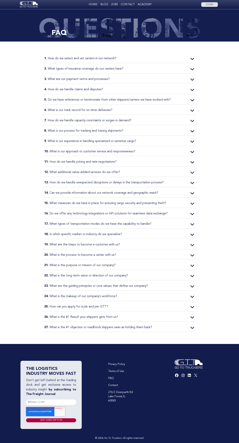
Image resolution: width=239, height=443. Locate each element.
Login (209, 4)
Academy (145, 4)
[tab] (119, 59)
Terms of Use (116, 371)
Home (93, 4)
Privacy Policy (116, 364)
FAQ (111, 378)
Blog (104, 4)
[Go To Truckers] (29, 4)
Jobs (114, 4)
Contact (128, 4)
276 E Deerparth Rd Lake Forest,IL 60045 (120, 396)
